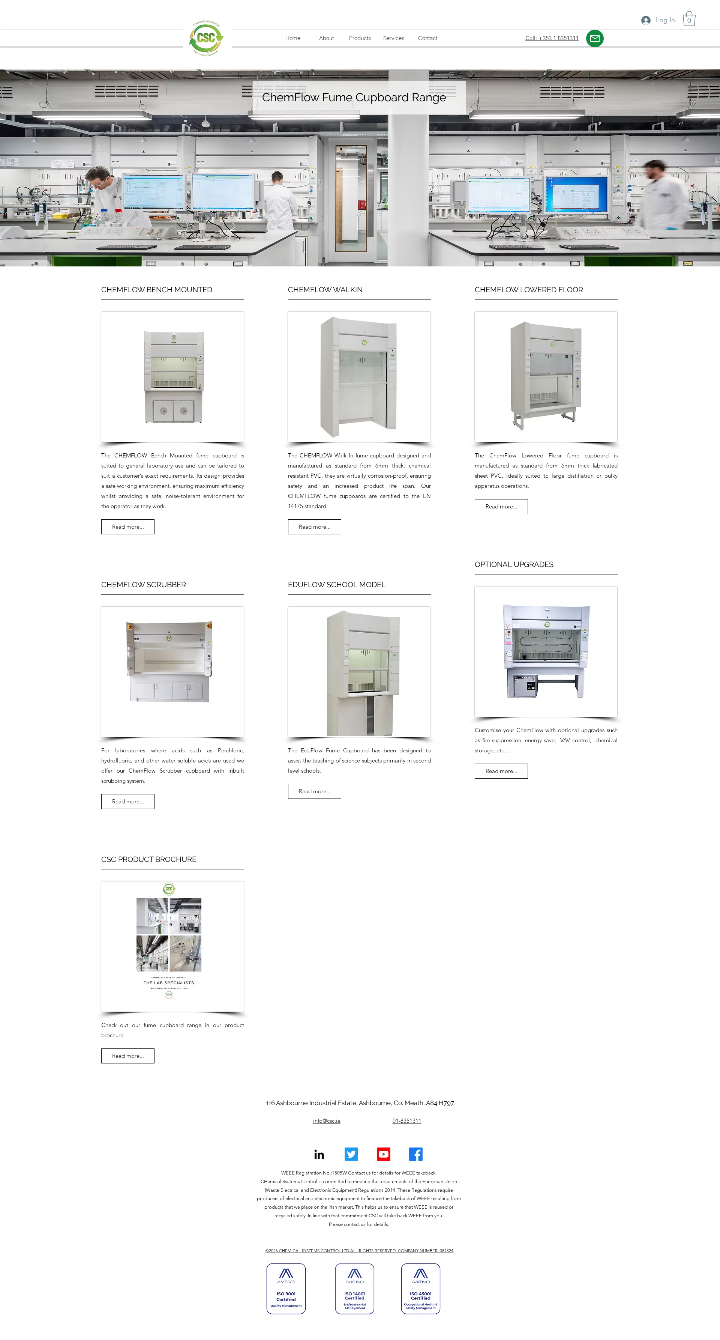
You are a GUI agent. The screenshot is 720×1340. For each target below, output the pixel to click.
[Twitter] (351, 1154)
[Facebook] (416, 1154)
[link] (689, 18)
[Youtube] (383, 1154)
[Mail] (595, 38)
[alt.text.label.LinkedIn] (319, 1154)
